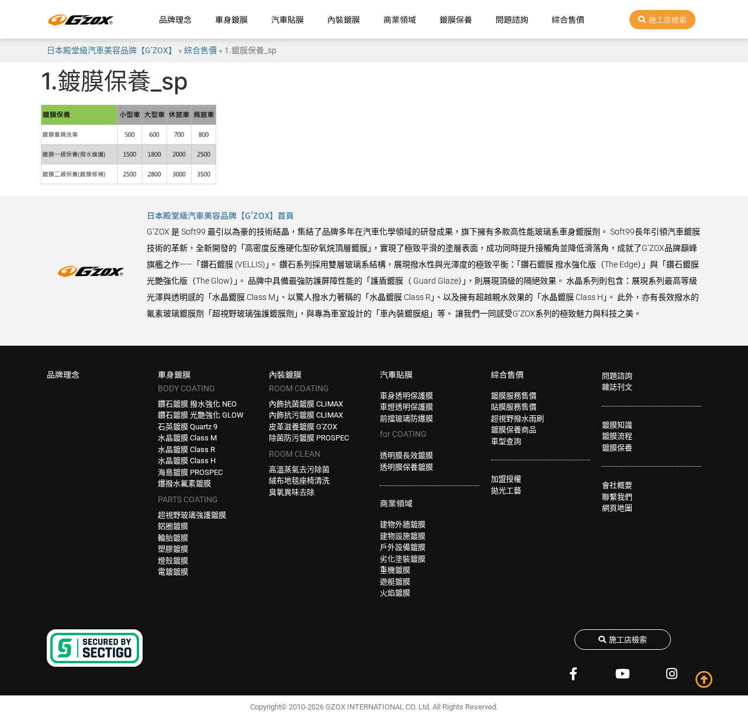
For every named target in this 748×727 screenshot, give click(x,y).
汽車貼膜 (287, 19)
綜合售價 (568, 19)
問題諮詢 (512, 19)
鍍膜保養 (455, 19)
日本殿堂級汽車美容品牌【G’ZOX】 (111, 50)
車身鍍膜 (231, 19)
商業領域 (399, 19)
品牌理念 (175, 19)
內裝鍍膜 (343, 19)
